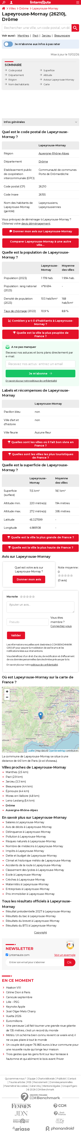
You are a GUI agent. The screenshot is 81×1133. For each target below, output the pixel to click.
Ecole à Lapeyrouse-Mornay (23, 874)
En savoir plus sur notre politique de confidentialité (31, 380)
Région (12, 79)
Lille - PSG (12, 1002)
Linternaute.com (18, 955)
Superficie (49, 70)
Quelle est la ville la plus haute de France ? (42, 547)
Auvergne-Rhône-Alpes (54, 153)
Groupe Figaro (69, 1086)
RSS (29, 1082)
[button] (40, 716)
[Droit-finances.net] (59, 1113)
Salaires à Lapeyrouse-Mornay (25, 822)
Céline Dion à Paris (18, 992)
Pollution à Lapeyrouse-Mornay (26, 836)
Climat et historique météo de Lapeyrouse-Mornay (38, 860)
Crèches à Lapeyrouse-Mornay (25, 879)
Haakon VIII (13, 987)
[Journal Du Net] (21, 1113)
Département (16, 75)
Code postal (15, 70)
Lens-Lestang (15, 800)
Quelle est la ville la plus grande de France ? (42, 537)
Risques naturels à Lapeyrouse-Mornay (31, 841)
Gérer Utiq (35, 1086)
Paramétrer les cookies (16, 1086)
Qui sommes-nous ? (15, 1078)
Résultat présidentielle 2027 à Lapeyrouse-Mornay (38, 911)
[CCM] (59, 1106)
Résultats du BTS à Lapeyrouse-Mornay (31, 925)
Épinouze (12, 791)
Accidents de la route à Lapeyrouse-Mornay (33, 865)
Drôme (24, 8)
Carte (47, 84)
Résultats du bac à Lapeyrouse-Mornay (31, 916)
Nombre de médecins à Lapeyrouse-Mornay (34, 846)
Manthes (23, 35)
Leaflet (31, 750)
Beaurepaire (62, 35)
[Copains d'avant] (21, 1121)
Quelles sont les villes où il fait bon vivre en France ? (42, 443)
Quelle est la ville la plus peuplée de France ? (43, 334)
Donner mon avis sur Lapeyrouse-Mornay (42, 231)
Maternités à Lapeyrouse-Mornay (27, 884)
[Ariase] (21, 1129)
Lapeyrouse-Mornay (45, 8)
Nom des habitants (18, 84)
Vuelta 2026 (13, 1016)
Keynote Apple (15, 1006)
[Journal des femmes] (21, 1106)
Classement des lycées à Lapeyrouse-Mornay (35, 870)
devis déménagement (35, 223)
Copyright (40, 932)
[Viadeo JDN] (59, 1121)
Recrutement (40, 1082)
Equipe (31, 1078)
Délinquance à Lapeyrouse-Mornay (28, 832)
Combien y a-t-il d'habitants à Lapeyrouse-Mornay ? (42, 322)
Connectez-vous (61, 626)
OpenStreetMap (57, 750)
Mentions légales (51, 1086)
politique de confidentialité (44, 664)
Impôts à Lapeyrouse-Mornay (25, 851)
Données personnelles (61, 1082)
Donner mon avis (29, 579)
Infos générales (14, 122)
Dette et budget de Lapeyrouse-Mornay (31, 855)
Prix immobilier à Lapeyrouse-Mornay (30, 894)
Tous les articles (17, 1082)
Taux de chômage (15, 311)
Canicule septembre (19, 997)
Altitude (48, 75)
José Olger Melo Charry (21, 1011)
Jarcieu (46, 35)
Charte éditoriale (46, 1078)
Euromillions (14, 1021)
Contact (72, 1078)
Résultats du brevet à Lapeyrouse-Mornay (33, 921)
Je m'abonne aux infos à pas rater (37, 44)
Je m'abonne (38, 373)
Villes (12, 8)
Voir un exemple (65, 955)
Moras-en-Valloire (17, 796)
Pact (35, 35)
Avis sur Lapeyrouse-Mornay (59, 79)
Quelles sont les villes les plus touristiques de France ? (42, 456)
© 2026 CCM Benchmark (40, 1089)
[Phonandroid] (59, 1128)
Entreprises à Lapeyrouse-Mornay (28, 889)
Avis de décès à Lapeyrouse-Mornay (29, 827)
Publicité (61, 1078)
